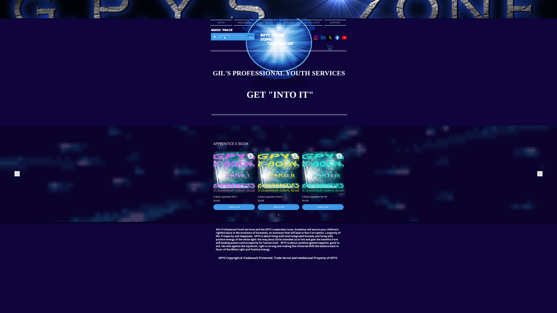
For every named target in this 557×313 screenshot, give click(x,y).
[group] (278, 180)
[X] (330, 37)
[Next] (539, 174)
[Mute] (248, 35)
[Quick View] (234, 172)
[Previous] (17, 174)
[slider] (251, 35)
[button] (330, 47)
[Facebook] (337, 37)
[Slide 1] (278, 214)
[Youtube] (344, 37)
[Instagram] (316, 37)
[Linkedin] (323, 37)
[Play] (214, 36)
